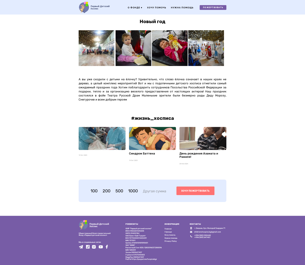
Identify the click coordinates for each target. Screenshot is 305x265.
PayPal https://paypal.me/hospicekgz (141, 259)
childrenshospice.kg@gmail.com (207, 232)
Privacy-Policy (171, 241)
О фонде (135, 7)
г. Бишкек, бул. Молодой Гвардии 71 (210, 228)
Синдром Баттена (142, 153)
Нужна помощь (182, 7)
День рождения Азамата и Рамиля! (198, 155)
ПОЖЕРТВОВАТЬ (213, 7)
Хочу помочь (156, 7)
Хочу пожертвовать (195, 190)
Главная (168, 229)
